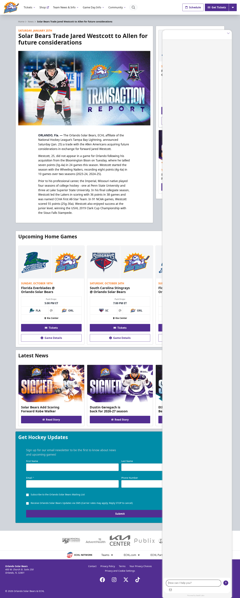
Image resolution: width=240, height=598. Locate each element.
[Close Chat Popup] (229, 33)
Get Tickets (219, 7)
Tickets (28, 7)
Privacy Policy (107, 566)
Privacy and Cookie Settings (120, 570)
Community (115, 7)
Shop (43, 7)
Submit (120, 513)
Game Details (53, 338)
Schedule (195, 7)
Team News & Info (64, 7)
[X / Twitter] (125, 579)
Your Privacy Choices (140, 566)
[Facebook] (102, 579)
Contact (92, 566)
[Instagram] (114, 579)
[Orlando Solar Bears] (11, 7)
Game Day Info (92, 7)
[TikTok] (137, 579)
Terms (122, 566)
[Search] (133, 7)
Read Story (53, 419)
